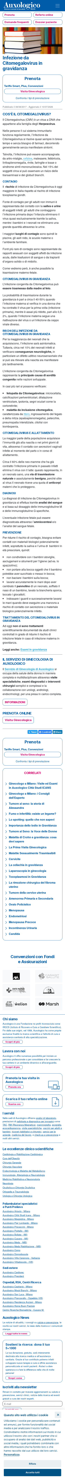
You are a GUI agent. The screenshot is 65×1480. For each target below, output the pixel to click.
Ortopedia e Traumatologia (16, 1191)
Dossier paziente (46, 22)
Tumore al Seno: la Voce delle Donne (33, 831)
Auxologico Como (11, 1250)
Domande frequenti (17, 22)
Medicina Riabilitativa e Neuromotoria (21, 1179)
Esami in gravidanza (33, 649)
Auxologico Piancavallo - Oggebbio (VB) (23, 1298)
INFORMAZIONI (15, 702)
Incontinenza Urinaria (23, 928)
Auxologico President (13, 1276)
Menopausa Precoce (22, 922)
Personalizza (11, 1454)
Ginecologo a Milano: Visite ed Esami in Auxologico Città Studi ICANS (33, 785)
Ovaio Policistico (20, 904)
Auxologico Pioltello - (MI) (15, 1230)
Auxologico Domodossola (15, 1254)
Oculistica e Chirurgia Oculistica (19, 1187)
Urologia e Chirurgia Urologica (17, 1195)
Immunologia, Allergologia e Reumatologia (24, 1175)
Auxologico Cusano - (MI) (15, 1238)
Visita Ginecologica (32, 91)
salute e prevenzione (47, 1322)
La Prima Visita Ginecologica (27, 847)
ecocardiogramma (11, 1128)
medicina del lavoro (21, 1134)
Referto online (44, 14)
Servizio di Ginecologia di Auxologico (29, 669)
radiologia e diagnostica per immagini (35, 1121)
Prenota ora (14, 1086)
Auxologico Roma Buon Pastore (19, 1306)
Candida (14, 934)
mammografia (44, 1124)
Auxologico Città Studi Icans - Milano (21, 1215)
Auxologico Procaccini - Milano (18, 1226)
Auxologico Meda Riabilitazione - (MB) (22, 1246)
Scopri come (15, 1378)
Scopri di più (12, 1041)
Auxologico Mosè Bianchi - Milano (20, 1290)
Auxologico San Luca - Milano (18, 1294)
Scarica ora (14, 1104)
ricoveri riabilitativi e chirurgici (26, 1131)
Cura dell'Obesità (11, 1158)
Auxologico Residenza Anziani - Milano (22, 1302)
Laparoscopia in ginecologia (27, 871)
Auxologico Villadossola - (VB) (18, 1262)
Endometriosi (18, 916)
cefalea (27, 158)
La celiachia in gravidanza (26, 865)
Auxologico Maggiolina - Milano (18, 1219)
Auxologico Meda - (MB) (15, 1242)
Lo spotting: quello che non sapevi (31, 819)
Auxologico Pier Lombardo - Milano (20, 1223)
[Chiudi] (58, 1415)
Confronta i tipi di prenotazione (32, 98)
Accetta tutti (33, 1472)
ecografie (56, 1124)
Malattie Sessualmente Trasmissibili (32, 853)
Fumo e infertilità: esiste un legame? (32, 814)
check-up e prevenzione (46, 1134)
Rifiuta (32, 1463)
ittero (27, 414)
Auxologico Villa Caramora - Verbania (21, 1258)
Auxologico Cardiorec (13, 1272)
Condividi (46, 732)
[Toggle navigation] (57, 5)
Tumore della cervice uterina (27, 893)
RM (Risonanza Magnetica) (22, 1124)
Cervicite (14, 859)
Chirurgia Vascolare (12, 1166)
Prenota (10, 14)
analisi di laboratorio (46, 1118)
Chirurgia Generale (12, 1162)
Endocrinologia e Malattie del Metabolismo (24, 1170)
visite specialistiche (32, 1128)
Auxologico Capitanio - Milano (17, 1286)
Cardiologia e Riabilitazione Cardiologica (23, 1154)
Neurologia (8, 1183)
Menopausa (16, 910)
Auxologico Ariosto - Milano (16, 1211)
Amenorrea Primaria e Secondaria (31, 898)
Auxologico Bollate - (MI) (15, 1234)
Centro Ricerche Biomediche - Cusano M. (23, 1310)
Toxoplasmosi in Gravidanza (27, 877)
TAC (5, 1124)
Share (58, 732)
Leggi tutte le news (16, 1333)
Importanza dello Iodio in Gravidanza (33, 825)
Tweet (34, 732)
